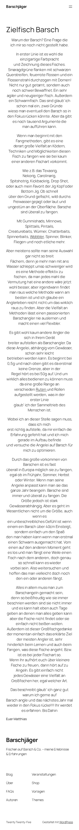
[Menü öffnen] (70, 6)
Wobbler (37, 236)
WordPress (66, 822)
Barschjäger (16, 6)
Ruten (41, 389)
